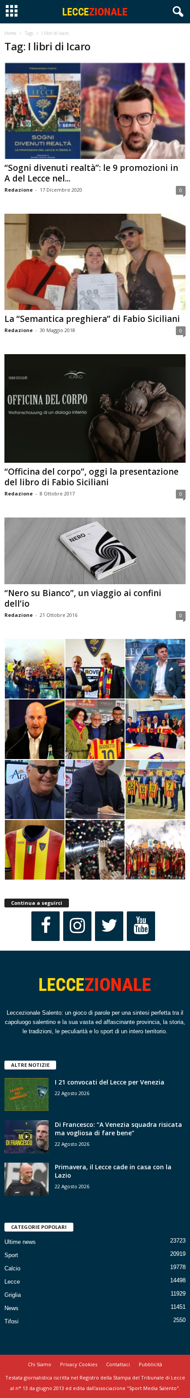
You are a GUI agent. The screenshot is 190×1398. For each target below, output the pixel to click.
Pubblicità (150, 1364)
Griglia (12, 1295)
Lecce (12, 1281)
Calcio (12, 1268)
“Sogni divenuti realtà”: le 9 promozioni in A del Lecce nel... (91, 173)
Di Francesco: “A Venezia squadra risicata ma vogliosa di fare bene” (118, 1128)
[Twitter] (109, 926)
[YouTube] (141, 926)
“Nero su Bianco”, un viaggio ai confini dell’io (82, 598)
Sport (11, 1255)
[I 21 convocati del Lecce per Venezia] (26, 1094)
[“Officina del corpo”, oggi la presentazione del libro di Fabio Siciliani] (95, 408)
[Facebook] (45, 926)
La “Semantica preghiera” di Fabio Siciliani (92, 319)
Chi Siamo (39, 1364)
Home (10, 33)
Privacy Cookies (78, 1364)
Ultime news (20, 1242)
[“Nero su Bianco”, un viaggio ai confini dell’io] (95, 551)
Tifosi (11, 1321)
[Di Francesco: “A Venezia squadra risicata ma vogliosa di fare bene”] (26, 1136)
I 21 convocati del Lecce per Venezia (109, 1082)
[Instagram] (77, 926)
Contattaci (118, 1364)
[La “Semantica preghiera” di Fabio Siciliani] (95, 262)
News (11, 1308)
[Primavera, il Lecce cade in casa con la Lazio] (26, 1179)
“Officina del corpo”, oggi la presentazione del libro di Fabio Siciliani (91, 477)
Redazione (18, 189)
